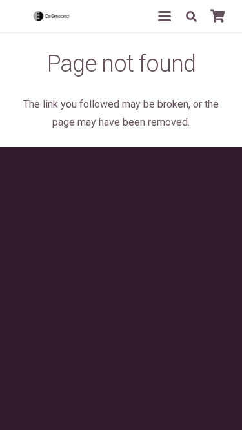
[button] (164, 16)
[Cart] (217, 16)
